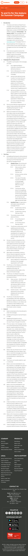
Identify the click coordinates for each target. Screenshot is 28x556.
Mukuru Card (17, 443)
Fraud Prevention (18, 470)
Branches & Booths (18, 468)
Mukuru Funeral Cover (19, 449)
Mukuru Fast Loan (18, 445)
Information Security (5, 464)
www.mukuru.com (11, 41)
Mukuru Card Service (5, 470)
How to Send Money (18, 458)
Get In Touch (17, 466)
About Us (3, 441)
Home (2, 7)
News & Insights (4, 443)
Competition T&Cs (5, 466)
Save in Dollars (17, 451)
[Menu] (26, 2)
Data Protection (4, 460)
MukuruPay (16, 447)
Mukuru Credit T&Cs (5, 478)
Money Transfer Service (6, 458)
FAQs (15, 462)
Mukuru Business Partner (6, 449)
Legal (6, 7)
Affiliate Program (5, 447)
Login (22, 2)
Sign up (16, 2)
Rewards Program (5, 468)
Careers (3, 445)
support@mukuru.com (16, 493)
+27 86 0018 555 (15, 494)
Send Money (17, 441)
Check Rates (17, 460)
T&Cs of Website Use (6, 462)
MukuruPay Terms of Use (6, 472)
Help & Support (17, 464)
